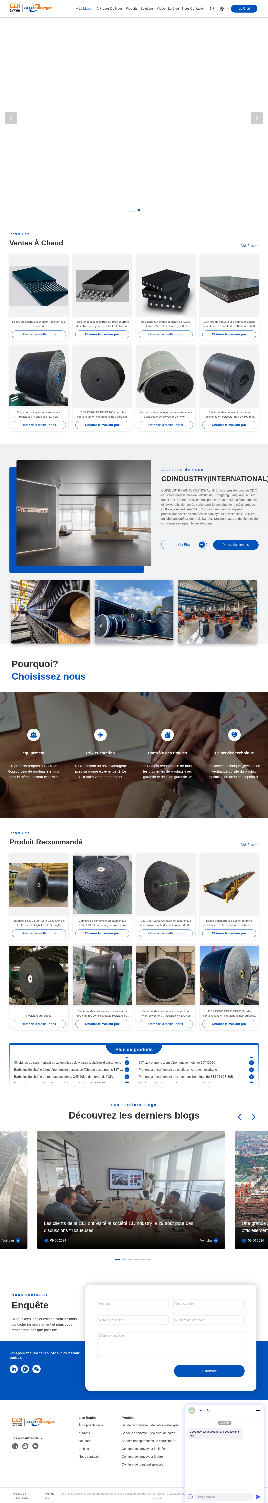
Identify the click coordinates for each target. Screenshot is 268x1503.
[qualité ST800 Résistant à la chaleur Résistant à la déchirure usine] (38, 286)
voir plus (250, 245)
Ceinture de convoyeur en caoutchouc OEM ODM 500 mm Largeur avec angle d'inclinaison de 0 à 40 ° (102, 923)
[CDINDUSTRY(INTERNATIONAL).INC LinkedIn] (12, 1368)
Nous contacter (89, 1456)
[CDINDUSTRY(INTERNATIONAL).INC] (31, 9)
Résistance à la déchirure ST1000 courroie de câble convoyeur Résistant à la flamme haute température (102, 324)
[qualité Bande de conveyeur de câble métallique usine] (134, 205)
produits (131, 8)
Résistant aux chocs (38, 1015)
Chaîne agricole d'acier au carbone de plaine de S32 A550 (54, 1082)
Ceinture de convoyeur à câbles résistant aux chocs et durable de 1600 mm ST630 (229, 324)
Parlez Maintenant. (236, 544)
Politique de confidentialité (20, 1496)
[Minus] (258, 1410)
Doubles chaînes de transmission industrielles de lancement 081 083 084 (190, 1082)
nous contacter (193, 8)
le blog (173, 8)
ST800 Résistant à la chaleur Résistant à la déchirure (39, 324)
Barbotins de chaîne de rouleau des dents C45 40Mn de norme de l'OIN (63, 1061)
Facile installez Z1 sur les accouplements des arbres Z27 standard (60, 1075)
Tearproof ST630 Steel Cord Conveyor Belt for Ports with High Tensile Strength (38, 923)
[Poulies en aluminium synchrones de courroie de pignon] (251, 1068)
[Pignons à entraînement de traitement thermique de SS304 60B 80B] (251, 1061)
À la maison (84, 8)
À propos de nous (110, 8)
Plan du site (49, 1496)
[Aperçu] (33, 1426)
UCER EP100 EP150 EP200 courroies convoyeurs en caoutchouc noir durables (102, 414)
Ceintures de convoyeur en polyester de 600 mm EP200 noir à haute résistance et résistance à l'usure (102, 1014)
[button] (129, 210)
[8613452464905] (24, 1368)
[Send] (258, 1496)
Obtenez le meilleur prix (38, 334)
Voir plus (8, 1240)
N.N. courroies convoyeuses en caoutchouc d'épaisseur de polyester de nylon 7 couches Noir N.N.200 (166, 415)
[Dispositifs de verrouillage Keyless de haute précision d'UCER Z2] (127, 1068)
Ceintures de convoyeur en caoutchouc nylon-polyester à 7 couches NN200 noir (166, 1013)
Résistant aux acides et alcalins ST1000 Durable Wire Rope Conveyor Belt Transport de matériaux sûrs (166, 324)
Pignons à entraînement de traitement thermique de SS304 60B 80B (186, 1061)
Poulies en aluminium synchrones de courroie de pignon (178, 1068)
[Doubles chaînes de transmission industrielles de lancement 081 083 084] (251, 1082)
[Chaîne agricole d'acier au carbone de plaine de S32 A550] (127, 1082)
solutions (147, 8)
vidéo (161, 8)
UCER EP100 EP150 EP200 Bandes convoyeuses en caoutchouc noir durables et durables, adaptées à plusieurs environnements (229, 1014)
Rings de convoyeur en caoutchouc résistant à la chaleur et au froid (39, 414)
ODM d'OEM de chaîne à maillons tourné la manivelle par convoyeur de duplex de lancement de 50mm (194, 1075)
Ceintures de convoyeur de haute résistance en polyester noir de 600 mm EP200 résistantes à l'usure (229, 415)
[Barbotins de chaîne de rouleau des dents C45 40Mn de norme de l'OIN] (127, 1061)
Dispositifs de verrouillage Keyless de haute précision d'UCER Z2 (60, 1068)
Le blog (84, 1448)
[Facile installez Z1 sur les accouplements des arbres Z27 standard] (127, 1075)
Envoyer (209, 1371)
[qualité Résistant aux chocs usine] (38, 975)
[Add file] (190, 1496)
